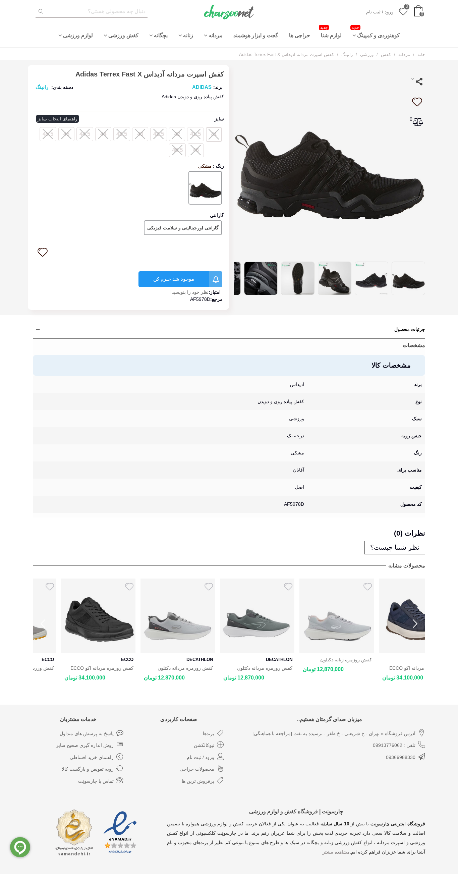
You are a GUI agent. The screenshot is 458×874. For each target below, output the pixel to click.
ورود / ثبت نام (200, 757)
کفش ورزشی (123, 35)
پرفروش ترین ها (198, 781)
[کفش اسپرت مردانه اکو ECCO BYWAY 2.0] (388, 616)
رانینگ (42, 87)
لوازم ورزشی (78, 35)
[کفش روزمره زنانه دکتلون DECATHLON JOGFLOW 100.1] (308, 616)
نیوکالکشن (204, 745)
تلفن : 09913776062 (394, 745)
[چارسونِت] (229, 12)
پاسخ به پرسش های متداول (87, 733)
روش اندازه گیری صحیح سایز (85, 745)
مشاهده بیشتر (336, 852)
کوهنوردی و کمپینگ (376, 31)
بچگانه (161, 35)
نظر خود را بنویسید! (189, 292)
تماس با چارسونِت (96, 781)
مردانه (216, 35)
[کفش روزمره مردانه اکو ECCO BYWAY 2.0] (70, 616)
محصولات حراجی (197, 769)
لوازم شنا (331, 31)
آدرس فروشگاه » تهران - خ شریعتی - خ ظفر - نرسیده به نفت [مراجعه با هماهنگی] (333, 733)
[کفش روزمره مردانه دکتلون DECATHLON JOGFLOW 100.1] (229, 616)
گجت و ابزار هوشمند (255, 35)
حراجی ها (299, 35)
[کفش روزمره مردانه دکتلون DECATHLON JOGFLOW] (149, 616)
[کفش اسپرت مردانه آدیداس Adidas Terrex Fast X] (329, 160)
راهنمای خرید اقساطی (92, 757)
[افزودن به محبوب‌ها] (417, 102)
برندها (208, 733)
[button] (415, 624)
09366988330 (400, 757)
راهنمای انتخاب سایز (57, 118)
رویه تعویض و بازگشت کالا (88, 769)
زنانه (188, 35)
